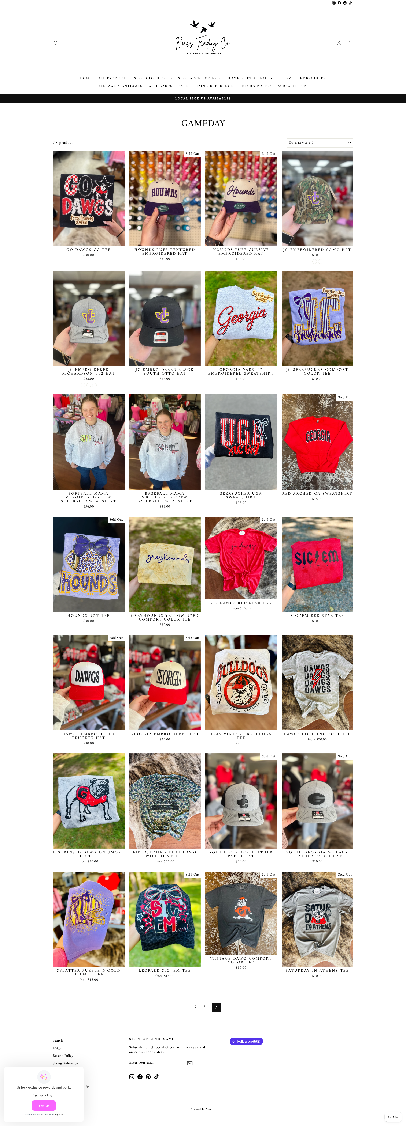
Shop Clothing (151, 78)
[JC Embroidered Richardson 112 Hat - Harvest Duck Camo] (94, 385)
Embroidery (313, 78)
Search (58, 1041)
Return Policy (256, 86)
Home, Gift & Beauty (251, 78)
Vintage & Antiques (120, 86)
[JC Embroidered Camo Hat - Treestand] (320, 261)
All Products (113, 78)
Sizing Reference (214, 86)
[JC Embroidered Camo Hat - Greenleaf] (315, 261)
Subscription (292, 86)
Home (86, 78)
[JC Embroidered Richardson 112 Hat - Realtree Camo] (89, 385)
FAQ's (57, 1048)
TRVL (289, 78)
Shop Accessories (198, 78)
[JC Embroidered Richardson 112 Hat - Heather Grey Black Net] (83, 385)
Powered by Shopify (203, 1109)
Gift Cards (160, 86)
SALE (183, 86)
